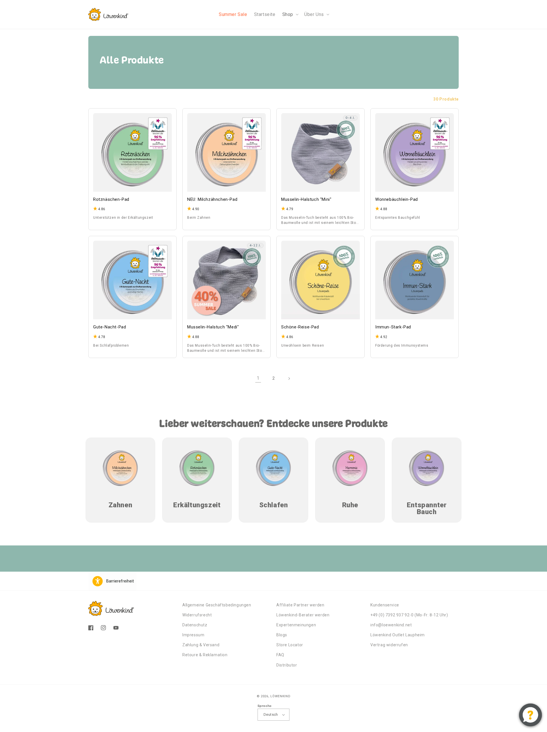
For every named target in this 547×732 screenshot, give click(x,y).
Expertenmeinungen (296, 625)
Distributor (286, 665)
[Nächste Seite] (289, 378)
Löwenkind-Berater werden (302, 615)
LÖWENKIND (280, 696)
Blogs (281, 635)
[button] (290, 14)
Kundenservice (384, 605)
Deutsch (271, 714)
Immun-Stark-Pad (393, 327)
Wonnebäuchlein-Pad (396, 199)
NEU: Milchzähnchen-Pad (212, 199)
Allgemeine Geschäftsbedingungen (216, 605)
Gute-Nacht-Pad (109, 327)
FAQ (280, 655)
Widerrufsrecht (197, 615)
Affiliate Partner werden (300, 605)
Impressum (193, 635)
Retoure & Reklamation (205, 655)
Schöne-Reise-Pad (300, 327)
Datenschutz (194, 625)
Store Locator (289, 645)
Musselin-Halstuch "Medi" (213, 327)
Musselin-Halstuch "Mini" (306, 199)
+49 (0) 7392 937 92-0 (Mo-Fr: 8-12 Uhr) (409, 615)
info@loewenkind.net (391, 625)
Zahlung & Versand (200, 645)
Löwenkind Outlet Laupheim (397, 635)
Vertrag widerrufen (389, 645)
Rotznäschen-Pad (111, 199)
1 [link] (258, 378)
